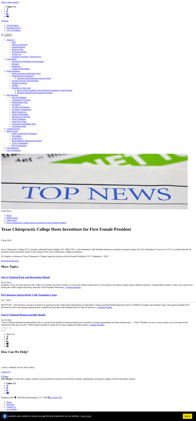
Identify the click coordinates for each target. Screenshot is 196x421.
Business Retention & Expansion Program (35, 93)
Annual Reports (18, 47)
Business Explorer (19, 83)
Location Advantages (21, 107)
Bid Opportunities (19, 145)
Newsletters (17, 136)
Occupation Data (19, 126)
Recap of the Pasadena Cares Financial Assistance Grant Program (44, 90)
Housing (15, 64)
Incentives (16, 105)
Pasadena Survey (13, 28)
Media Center (12, 131)
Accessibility (11, 409)
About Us (10, 40)
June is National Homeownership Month (23, 314)
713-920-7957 (56, 397)
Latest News (17, 138)
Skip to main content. (10, 2)
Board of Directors (19, 45)
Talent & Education (20, 114)
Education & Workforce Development (28, 61)
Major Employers (19, 112)
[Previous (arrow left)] (2, 330)
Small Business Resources (23, 76)
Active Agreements (20, 143)
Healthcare (16, 66)
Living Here (11, 59)
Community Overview (21, 100)
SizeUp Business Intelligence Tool (26, 73)
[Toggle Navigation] (8, 35)
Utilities (15, 85)
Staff (14, 42)
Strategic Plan (17, 49)
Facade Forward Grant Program (25, 81)
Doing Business (13, 71)
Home (9, 402)
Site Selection (12, 95)
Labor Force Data (19, 121)
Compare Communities (21, 109)
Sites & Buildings (19, 97)
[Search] (2, 35)
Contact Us (16, 54)
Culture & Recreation (21, 69)
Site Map (10, 404)
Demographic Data (20, 102)
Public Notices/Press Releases (24, 133)
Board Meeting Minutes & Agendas (27, 141)
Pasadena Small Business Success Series (34, 78)
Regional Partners (19, 52)
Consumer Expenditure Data (24, 124)
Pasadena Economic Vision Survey (26, 57)
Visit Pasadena (12, 25)
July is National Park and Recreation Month (25, 277)
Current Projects (13, 129)
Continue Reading (73, 287)
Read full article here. (10, 261)
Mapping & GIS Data (21, 117)
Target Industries (19, 119)
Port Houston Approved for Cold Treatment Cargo (29, 295)
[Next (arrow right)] (5, 330)
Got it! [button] (187, 416)
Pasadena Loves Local (21, 88)
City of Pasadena (13, 30)
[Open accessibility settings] (4, 416)
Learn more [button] (86, 416)
